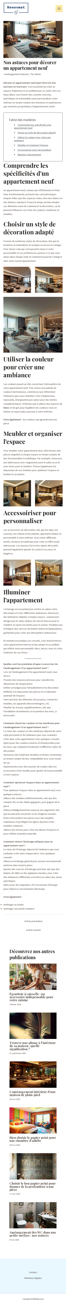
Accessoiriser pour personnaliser (34, 149)
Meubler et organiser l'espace (33, 145)
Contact (33, 1272)
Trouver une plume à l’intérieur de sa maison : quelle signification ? (32, 1046)
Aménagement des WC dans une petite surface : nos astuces (32, 1233)
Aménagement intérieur (17, 74)
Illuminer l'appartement (29, 154)
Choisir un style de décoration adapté (37, 132)
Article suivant (33, 929)
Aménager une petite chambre (18, 908)
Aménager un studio (13, 904)
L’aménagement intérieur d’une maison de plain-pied (32, 1093)
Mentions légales (33, 1278)
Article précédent (33, 921)
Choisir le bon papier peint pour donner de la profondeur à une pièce (32, 1186)
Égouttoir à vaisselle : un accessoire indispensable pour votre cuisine (31, 997)
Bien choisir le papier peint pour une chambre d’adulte (32, 1139)
